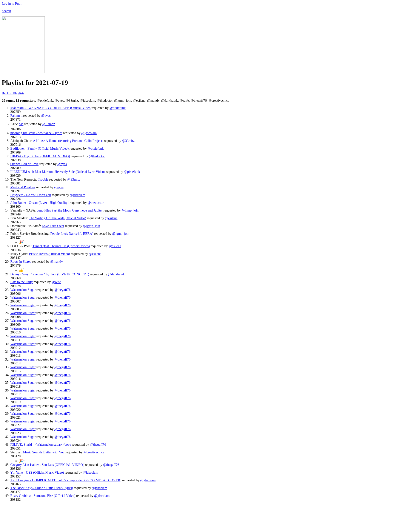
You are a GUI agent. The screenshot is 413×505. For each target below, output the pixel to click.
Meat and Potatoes (22, 187)
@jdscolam (89, 133)
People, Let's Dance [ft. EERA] (71, 233)
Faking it (16, 115)
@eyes (46, 115)
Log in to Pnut (11, 3)
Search (6, 11)
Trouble (43, 179)
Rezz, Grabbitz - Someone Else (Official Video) (42, 495)
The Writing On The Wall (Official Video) (57, 218)
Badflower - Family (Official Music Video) (39, 148)
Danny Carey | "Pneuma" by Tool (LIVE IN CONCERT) (49, 274)
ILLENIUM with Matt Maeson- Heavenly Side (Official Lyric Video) (57, 171)
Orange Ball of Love (24, 164)
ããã (21, 124)
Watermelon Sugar (22, 290)
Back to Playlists (13, 93)
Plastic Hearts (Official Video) (49, 254)
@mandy (56, 261)
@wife (56, 282)
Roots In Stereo (20, 261)
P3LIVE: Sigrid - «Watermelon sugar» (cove (40, 444)
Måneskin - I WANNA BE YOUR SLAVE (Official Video (50, 108)
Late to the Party (21, 282)
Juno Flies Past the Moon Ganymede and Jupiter (70, 210)
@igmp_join (130, 210)
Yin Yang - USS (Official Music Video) (37, 472)
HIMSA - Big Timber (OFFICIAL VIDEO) (40, 156)
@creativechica (93, 452)
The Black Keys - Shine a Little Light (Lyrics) (41, 488)
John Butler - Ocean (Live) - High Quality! (39, 202)
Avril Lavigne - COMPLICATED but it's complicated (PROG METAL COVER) (65, 480)
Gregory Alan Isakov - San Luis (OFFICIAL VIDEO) (47, 465)
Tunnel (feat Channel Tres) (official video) (61, 246)
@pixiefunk (117, 108)
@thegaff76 (62, 290)
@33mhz (48, 124)
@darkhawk (116, 274)
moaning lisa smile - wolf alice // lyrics (36, 133)
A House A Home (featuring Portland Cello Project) (68, 141)
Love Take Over (53, 226)
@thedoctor (97, 156)
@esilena (111, 218)
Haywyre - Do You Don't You (30, 195)
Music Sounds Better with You (44, 452)
